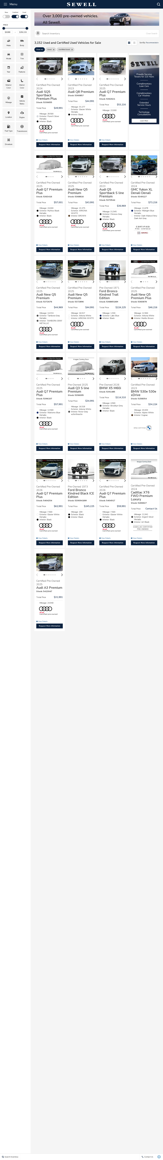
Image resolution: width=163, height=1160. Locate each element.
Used (24, 12)
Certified (15, 12)
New (6, 12)
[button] (158, 4)
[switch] (6, 14)
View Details (43, 140)
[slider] (3, 28)
